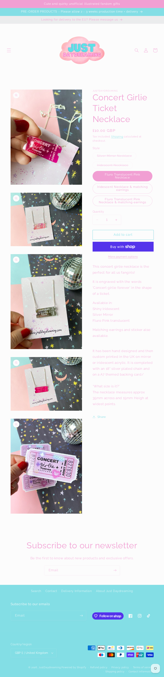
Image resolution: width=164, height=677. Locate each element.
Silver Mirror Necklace (116, 157)
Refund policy (99, 667)
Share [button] (101, 416)
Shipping (117, 136)
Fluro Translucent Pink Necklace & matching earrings (122, 200)
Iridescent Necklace (115, 166)
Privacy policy (120, 667)
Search (36, 591)
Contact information (141, 671)
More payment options (123, 256)
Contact (51, 591)
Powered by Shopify (73, 667)
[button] (8, 50)
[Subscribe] (115, 570)
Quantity (98, 211)
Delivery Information (76, 591)
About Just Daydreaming (114, 591)
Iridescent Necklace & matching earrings (122, 188)
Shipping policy (115, 671)
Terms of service (143, 667)
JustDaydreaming (50, 667)
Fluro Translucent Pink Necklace (122, 176)
